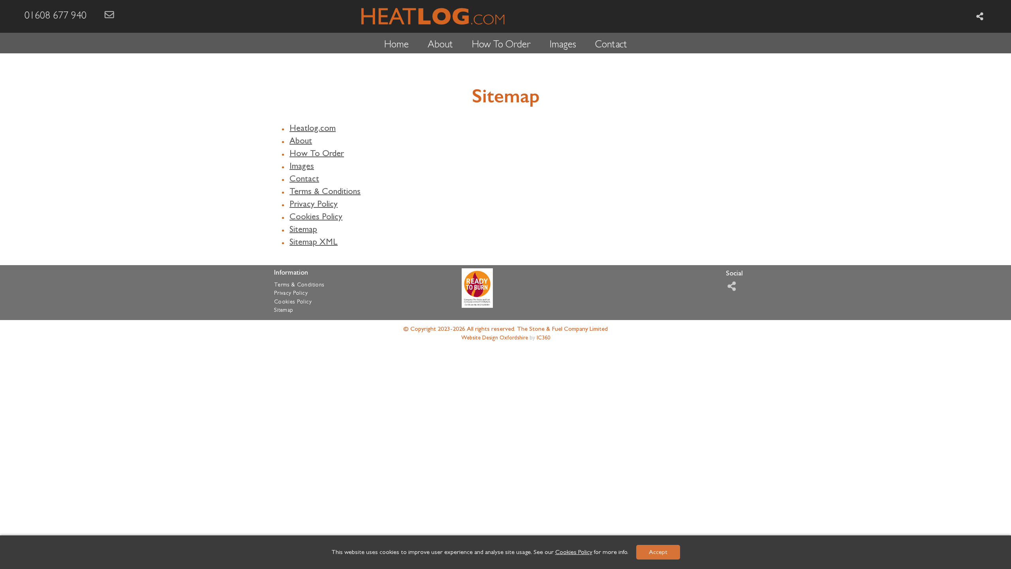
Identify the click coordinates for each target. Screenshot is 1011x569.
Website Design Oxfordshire (494, 338)
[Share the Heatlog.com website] (979, 16)
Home (396, 46)
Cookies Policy (573, 553)
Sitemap (303, 230)
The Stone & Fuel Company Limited (562, 329)
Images (563, 46)
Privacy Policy (313, 205)
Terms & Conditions (325, 192)
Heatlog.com (312, 129)
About (440, 46)
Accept (658, 553)
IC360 (543, 338)
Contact (611, 46)
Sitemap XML (313, 243)
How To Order (501, 46)
